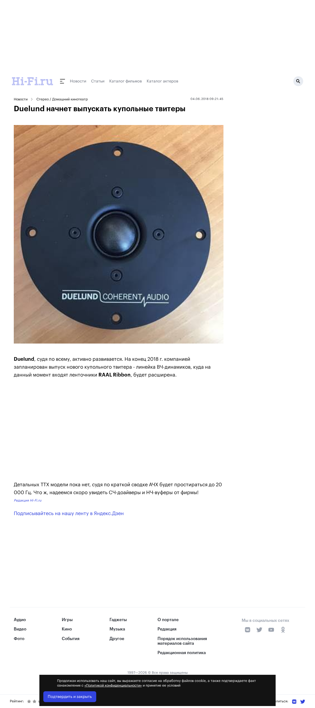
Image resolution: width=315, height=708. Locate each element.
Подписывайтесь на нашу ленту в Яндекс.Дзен (69, 513)
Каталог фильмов (125, 81)
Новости (78, 81)
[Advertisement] (118, 423)
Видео (20, 629)
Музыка (117, 629)
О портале (168, 620)
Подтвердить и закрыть (70, 697)
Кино (67, 629)
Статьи (97, 81)
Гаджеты (118, 620)
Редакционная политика (182, 653)
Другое (117, 639)
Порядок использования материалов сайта (182, 641)
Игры (67, 620)
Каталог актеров (162, 81)
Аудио (20, 620)
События (70, 639)
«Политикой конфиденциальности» (113, 685)
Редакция (167, 629)
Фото (19, 639)
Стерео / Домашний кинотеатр (62, 99)
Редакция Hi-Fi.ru (27, 500)
